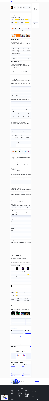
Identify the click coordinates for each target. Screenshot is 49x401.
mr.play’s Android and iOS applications (24, 65)
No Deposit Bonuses (26, 395)
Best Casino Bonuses (26, 396)
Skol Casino (23, 366)
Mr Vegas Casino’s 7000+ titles (14, 79)
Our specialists (12, 43)
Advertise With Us (19, 395)
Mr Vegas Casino (23, 373)
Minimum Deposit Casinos (35, 10)
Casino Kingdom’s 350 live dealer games (16, 126)
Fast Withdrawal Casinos (35, 9)
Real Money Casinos (26, 391)
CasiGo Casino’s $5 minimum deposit (17, 161)
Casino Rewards (34, 8)
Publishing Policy (19, 392)
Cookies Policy (12, 393)
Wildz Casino (23, 375)
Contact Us (19, 396)
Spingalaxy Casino (13, 366)
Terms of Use (12, 391)
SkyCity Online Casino (13, 375)
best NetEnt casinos (26, 83)
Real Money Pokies (26, 392)
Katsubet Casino (12, 373)
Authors (18, 394)
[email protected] (20, 198)
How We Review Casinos (20, 393)
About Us (18, 391)
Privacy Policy (12, 392)
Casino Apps (34, 16)
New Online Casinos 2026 (35, 7)
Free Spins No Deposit (27, 394)
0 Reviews (18, 7)
